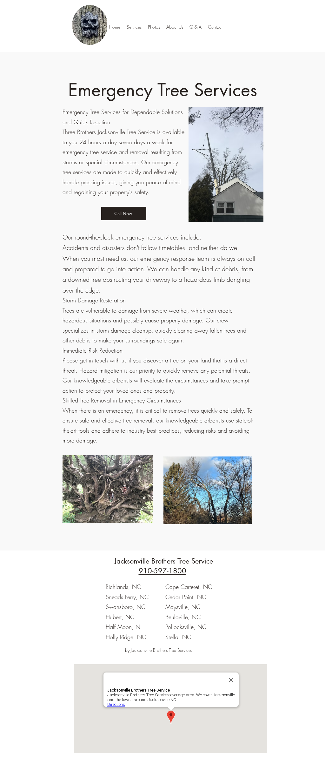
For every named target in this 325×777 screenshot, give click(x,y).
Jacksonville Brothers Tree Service (163, 561)
